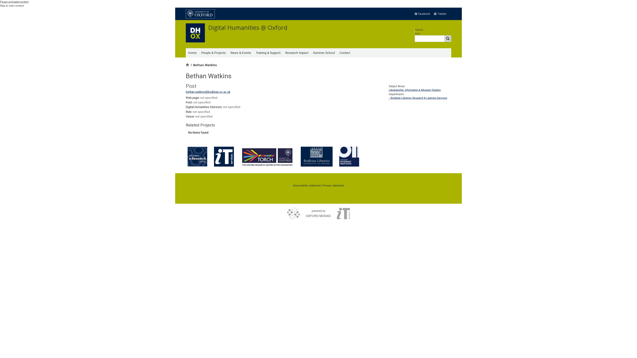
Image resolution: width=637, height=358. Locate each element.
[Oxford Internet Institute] (349, 157)
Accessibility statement (307, 185)
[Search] (448, 38)
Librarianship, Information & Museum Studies (415, 90)
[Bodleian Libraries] (317, 157)
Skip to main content (12, 5)
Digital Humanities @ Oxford (247, 28)
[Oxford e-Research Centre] (197, 157)
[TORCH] (267, 157)
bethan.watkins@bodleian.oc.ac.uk (208, 92)
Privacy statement (333, 185)
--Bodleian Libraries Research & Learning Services (418, 98)
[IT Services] (224, 157)
